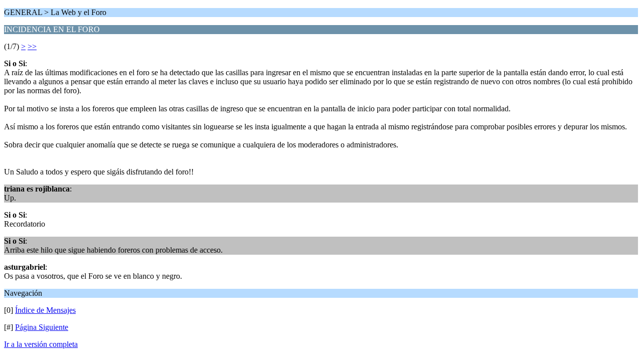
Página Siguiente (41, 327)
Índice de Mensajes (45, 310)
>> (32, 46)
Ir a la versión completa (41, 344)
